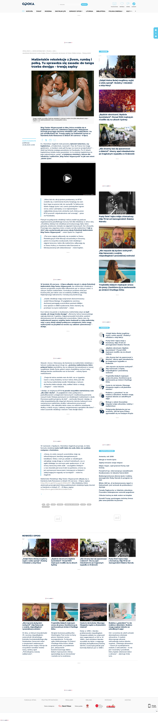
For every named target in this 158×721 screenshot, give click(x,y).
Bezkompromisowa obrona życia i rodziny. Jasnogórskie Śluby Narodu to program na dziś (115, 478)
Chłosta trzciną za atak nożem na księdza (115, 495)
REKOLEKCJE (60, 504)
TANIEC (89, 504)
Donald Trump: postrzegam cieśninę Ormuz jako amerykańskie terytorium (116, 499)
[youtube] (156, 36)
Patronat (108, 700)
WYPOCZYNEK (45, 506)
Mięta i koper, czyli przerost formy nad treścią (114, 467)
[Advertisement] (79, 29)
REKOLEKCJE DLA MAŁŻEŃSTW (72, 504)
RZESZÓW (83, 504)
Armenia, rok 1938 (106, 456)
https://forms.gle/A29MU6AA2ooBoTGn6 (56, 489)
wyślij (55, 140)
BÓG (48, 504)
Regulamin (69, 700)
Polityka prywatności (50, 700)
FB (42, 140)
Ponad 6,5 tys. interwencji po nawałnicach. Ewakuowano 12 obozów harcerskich (116, 472)
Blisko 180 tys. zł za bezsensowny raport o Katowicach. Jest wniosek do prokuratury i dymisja (116, 485)
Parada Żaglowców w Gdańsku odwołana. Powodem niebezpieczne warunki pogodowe (116, 491)
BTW (43, 504)
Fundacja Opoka (30, 700)
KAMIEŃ (53, 504)
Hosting (128, 700)
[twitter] (156, 33)
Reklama (89, 700)
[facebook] (156, 30)
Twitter (46, 140)
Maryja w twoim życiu (107, 459)
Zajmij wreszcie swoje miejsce (111, 463)
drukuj (51, 140)
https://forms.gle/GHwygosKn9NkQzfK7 (56, 483)
